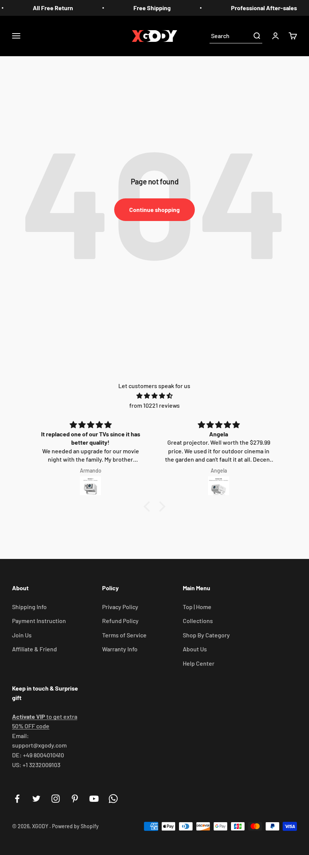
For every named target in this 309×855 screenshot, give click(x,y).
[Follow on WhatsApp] (113, 799)
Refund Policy (120, 620)
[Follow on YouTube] (94, 799)
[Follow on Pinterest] (75, 799)
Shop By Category (206, 635)
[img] (154, 396)
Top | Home (197, 606)
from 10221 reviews (154, 405)
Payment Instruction (39, 620)
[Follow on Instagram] (55, 799)
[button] (149, 506)
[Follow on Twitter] (36, 799)
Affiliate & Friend (34, 648)
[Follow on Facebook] (17, 799)
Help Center (198, 663)
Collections (198, 620)
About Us (195, 648)
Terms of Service (124, 635)
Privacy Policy (120, 606)
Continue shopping (154, 209)
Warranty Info (120, 648)
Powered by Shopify (75, 826)
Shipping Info (29, 606)
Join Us (22, 635)
